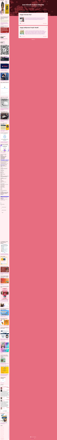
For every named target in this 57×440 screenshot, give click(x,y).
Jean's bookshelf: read (5, 386)
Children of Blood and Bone (4, 400)
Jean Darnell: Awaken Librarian (33, 5)
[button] (46, 14)
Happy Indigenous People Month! (29, 27)
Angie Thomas (4, 390)
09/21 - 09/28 (2, 430)
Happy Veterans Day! (26, 14)
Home (33, 8)
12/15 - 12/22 (2, 435)
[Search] (47, 2)
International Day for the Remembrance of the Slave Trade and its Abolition (3, 261)
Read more (45, 23)
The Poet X (3, 397)
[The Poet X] (1, 398)
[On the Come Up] (1, 391)
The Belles (3, 407)
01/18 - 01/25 (2, 429)
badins (34, 438)
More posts (33, 39)
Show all (45, 11)
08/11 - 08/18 (2, 436)
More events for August (3, 262)
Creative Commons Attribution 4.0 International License (5, 39)
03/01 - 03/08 (2, 428)
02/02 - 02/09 (2, 434)
